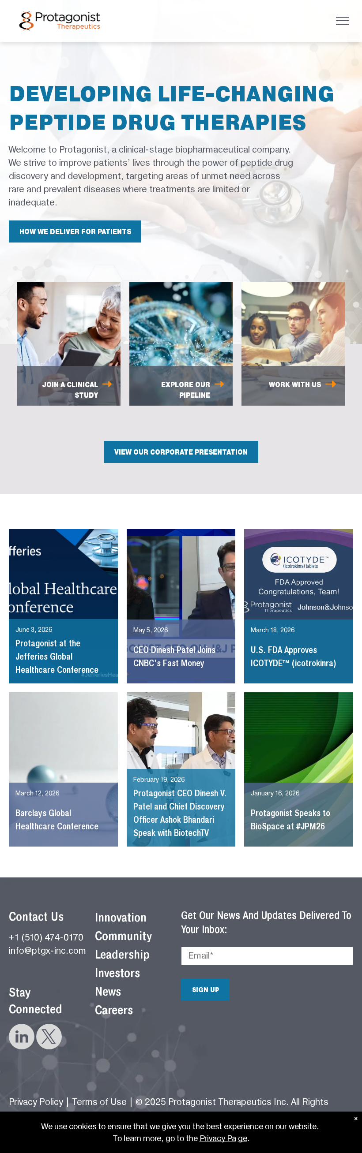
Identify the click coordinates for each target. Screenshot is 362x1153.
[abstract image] (63, 769)
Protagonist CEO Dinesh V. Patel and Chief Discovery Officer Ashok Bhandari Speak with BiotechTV (179, 813)
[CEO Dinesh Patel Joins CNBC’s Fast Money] (181, 606)
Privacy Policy (36, 1102)
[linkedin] (21, 1038)
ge (242, 1138)
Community (123, 936)
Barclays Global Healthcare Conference (56, 820)
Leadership (122, 954)
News (108, 991)
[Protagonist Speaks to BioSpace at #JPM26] (298, 769)
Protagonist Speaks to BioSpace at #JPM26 (290, 820)
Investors (117, 973)
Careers (114, 1010)
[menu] (342, 20)
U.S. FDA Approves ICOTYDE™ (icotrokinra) (293, 656)
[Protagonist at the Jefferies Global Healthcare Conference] (63, 606)
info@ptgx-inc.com (47, 951)
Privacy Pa (218, 1138)
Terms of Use (99, 1102)
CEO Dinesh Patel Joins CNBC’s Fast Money (174, 656)
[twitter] (49, 1038)
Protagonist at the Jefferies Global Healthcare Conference (56, 656)
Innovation (121, 917)
